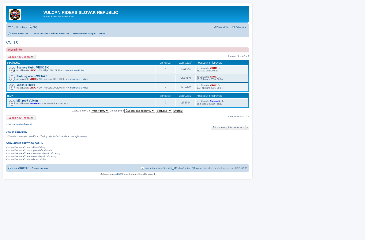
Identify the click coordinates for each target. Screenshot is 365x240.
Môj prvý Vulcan (27, 100)
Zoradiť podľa (117, 110)
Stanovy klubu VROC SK (32, 67)
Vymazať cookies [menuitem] (205, 168)
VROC (33, 70)
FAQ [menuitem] (35, 27)
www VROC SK (20, 168)
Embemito (35, 103)
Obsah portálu (40, 168)
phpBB (116, 174)
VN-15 (12, 42)
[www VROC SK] (25, 13)
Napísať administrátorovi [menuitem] (157, 168)
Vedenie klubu (25, 84)
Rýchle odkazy (19, 27)
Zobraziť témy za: (81, 110)
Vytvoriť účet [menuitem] (223, 27)
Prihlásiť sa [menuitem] (241, 27)
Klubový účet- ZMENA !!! (32, 76)
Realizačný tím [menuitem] (182, 168)
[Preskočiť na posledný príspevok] (218, 68)
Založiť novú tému (19, 57)
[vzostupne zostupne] (164, 110)
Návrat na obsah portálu (20, 124)
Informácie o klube (74, 70)
